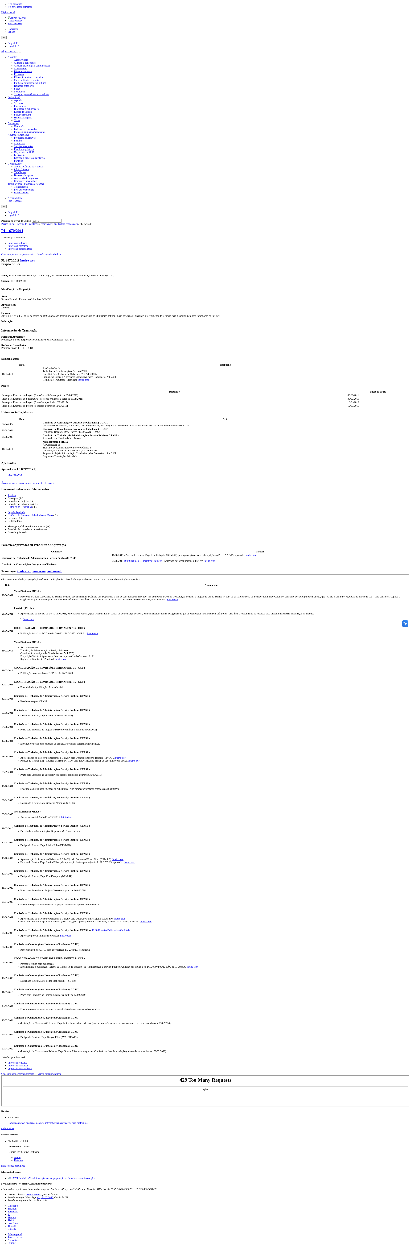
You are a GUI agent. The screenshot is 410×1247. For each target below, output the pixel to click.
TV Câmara (20, 172)
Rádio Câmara (21, 169)
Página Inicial (8, 224)
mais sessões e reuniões (13, 1165)
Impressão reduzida (17, 243)
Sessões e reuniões (23, 146)
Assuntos (12, 57)
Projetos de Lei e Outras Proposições (59, 224)
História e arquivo (23, 117)
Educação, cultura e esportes (28, 77)
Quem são (19, 126)
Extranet (12, 1243)
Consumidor (20, 68)
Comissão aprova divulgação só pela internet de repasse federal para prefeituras (47, 1123)
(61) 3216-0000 (45, 1197)
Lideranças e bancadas (25, 129)
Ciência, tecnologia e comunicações (32, 65)
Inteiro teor (27, 260)
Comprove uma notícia (25, 181)
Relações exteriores (24, 85)
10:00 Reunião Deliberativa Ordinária (143, 560)
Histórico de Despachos (20, 506)
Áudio (17, 1157)
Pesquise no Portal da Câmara (16, 220)
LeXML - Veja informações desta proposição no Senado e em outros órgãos (57, 1178)
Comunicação (15, 163)
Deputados (13, 123)
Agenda (18, 100)
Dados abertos (21, 192)
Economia (19, 74)
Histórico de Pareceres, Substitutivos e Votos (30, 515)
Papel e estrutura (22, 114)
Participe (18, 160)
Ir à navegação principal (20, 6)
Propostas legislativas (25, 137)
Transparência (21, 186)
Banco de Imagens (23, 175)
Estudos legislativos (24, 149)
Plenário (18, 140)
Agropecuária (21, 59)
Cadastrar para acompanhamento (18, 254)
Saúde (17, 88)
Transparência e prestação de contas (26, 183)
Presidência (20, 106)
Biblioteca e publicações (26, 109)
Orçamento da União (24, 152)
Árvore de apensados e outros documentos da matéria (28, 483)
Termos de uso (15, 1237)
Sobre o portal (15, 1234)
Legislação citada (16, 512)
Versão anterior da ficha (49, 254)
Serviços (18, 103)
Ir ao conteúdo (15, 4)
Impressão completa (18, 245)
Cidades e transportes (25, 62)
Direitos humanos (23, 71)
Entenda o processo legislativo (29, 158)
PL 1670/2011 (12, 231)
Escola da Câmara (23, 111)
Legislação (19, 155)
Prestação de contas (24, 189)
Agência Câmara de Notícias (28, 166)
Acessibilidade (15, 20)
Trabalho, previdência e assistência (31, 94)
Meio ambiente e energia (26, 80)
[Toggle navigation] (17, 52)
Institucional (14, 97)
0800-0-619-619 (34, 1194)
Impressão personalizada (20, 248)
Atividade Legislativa (18, 134)
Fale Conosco (15, 23)
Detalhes (18, 1160)
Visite (17, 120)
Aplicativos (13, 1240)
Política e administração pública (30, 83)
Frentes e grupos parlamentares (29, 132)
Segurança (19, 91)
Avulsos (12, 495)
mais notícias (7, 1128)
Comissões (19, 143)
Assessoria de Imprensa (26, 178)
